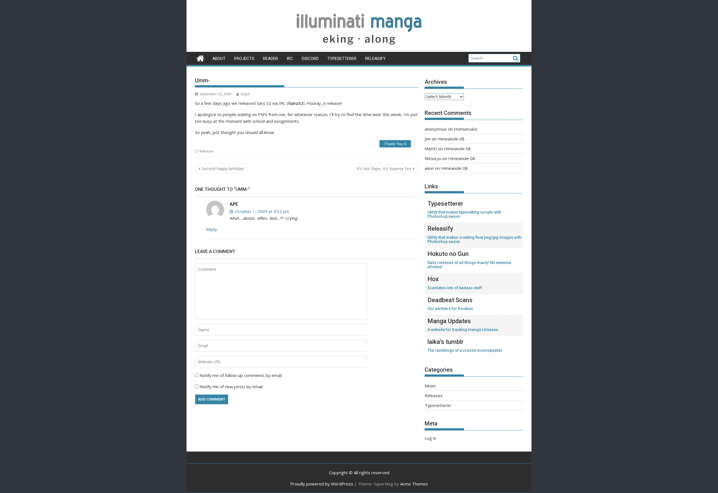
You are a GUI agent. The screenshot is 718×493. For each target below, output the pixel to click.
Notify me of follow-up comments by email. (241, 375)
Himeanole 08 (451, 139)
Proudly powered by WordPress (321, 484)
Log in (430, 438)
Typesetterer (341, 58)
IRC (290, 58)
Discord (310, 58)
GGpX (245, 94)
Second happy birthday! (223, 168)
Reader (270, 58)
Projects (244, 58)
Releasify (375, 58)
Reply (211, 229)
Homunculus (465, 129)
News (430, 385)
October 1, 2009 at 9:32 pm (261, 211)
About (218, 58)
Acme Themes (414, 484)
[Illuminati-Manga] (359, 48)
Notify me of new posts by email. (231, 386)
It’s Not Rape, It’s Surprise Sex (384, 168)
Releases (206, 151)
